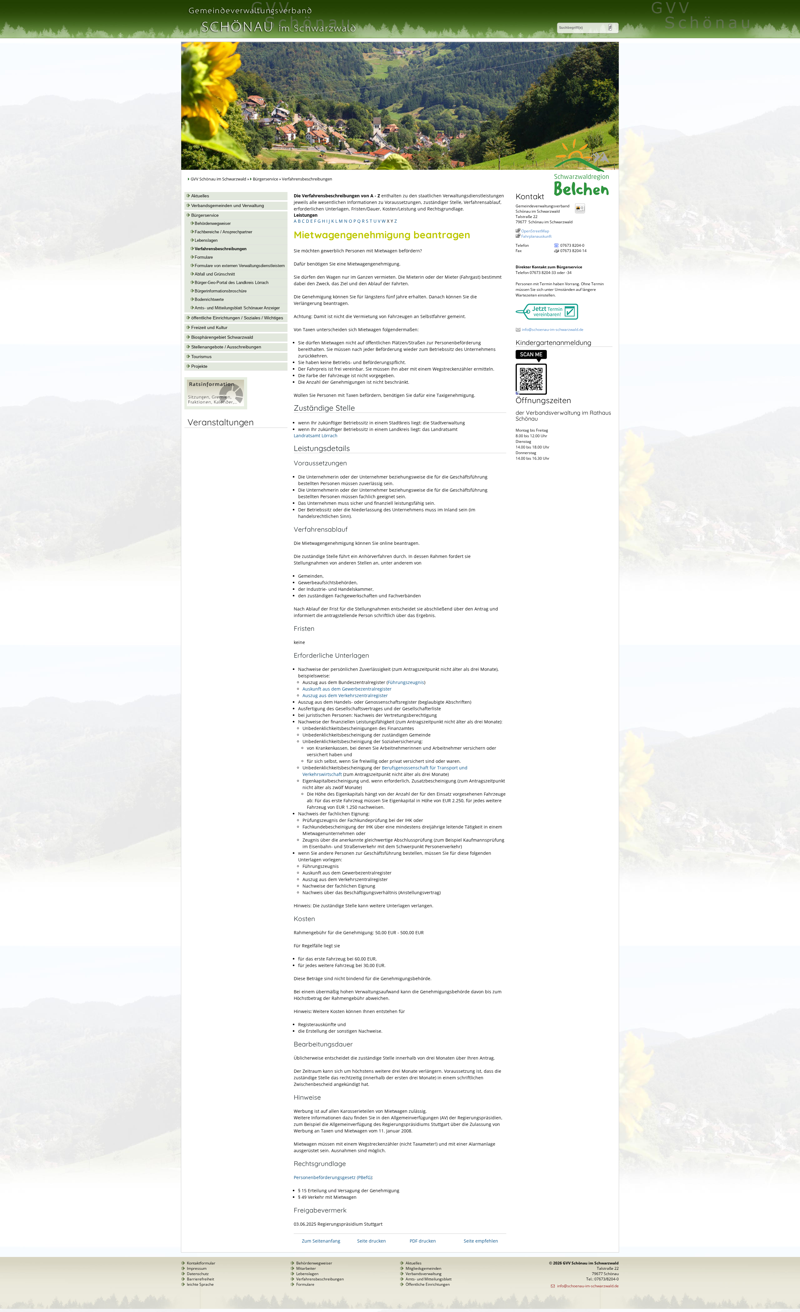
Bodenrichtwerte (209, 299)
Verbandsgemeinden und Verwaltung (227, 205)
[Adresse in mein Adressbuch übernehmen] (582, 212)
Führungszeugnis (406, 682)
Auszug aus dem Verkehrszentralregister (345, 695)
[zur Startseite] (271, 35)
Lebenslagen (206, 240)
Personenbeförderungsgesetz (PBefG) (333, 1177)
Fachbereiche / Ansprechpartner (223, 232)
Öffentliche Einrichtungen (428, 1284)
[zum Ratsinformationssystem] (215, 407)
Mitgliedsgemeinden (423, 1268)
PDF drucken (423, 1241)
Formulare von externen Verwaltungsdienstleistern (240, 266)
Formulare (204, 257)
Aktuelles (200, 195)
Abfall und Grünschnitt (215, 274)
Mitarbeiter (306, 1268)
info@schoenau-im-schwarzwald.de (552, 329)
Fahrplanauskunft (536, 236)
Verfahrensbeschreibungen (221, 249)
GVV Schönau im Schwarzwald (218, 179)
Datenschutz (198, 1273)
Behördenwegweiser (213, 223)
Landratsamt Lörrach (316, 435)
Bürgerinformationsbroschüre (221, 291)
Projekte (199, 366)
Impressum (197, 1268)
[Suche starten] (610, 27)
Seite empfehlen (481, 1241)
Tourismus (201, 356)
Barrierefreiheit (200, 1279)
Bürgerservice (265, 179)
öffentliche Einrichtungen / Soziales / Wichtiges (237, 317)
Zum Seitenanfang (321, 1241)
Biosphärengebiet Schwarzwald (222, 337)
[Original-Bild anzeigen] (531, 393)
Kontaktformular (201, 1263)
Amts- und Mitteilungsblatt (429, 1279)
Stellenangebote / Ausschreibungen (226, 346)
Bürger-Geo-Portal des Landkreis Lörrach (231, 283)
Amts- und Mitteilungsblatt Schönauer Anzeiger (237, 308)
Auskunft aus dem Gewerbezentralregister (347, 689)
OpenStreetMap (535, 231)
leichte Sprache (200, 1284)
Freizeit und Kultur (209, 327)
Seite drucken (371, 1241)
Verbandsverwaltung (424, 1273)
